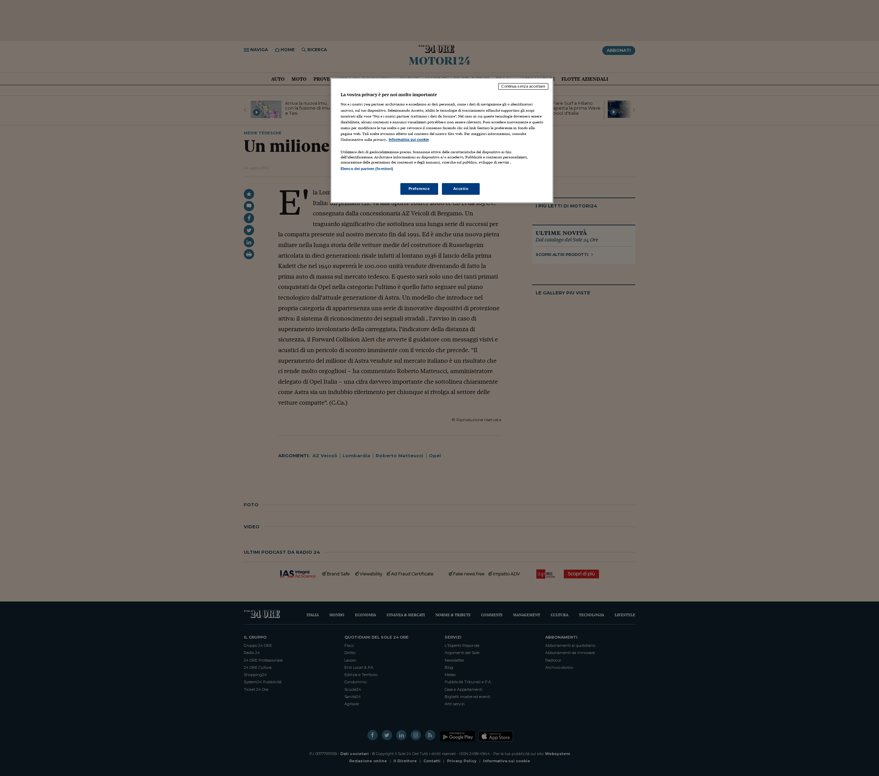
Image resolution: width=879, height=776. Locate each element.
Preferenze (419, 189)
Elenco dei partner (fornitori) (367, 169)
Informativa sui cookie (409, 139)
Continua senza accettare (523, 86)
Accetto (461, 189)
